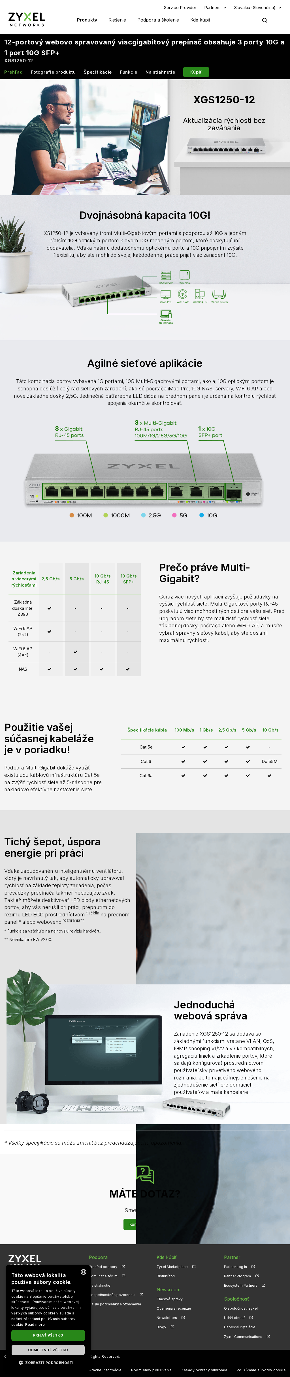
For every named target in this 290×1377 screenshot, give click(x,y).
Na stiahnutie (160, 72)
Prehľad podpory (103, 1267)
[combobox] (83, 1272)
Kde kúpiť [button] (200, 20)
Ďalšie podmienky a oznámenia (115, 1304)
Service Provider (180, 7)
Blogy (161, 1327)
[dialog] (48, 1318)
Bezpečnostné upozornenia (112, 1295)
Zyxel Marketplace (172, 1267)
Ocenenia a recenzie (174, 1308)
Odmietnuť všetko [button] (48, 1350)
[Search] (265, 20)
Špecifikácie (98, 72)
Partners (212, 7)
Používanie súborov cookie (261, 1370)
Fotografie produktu (53, 72)
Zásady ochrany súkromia (204, 1370)
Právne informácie (105, 1370)
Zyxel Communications (243, 1337)
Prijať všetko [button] (48, 1335)
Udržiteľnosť (234, 1318)
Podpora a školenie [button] (158, 20)
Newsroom (168, 1289)
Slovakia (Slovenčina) (255, 7)
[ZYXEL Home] (26, 19)
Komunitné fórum (103, 1276)
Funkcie (128, 72)
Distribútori (166, 1276)
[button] (48, 1362)
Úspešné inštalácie (239, 1327)
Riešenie (117, 20)
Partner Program (237, 1276)
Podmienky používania (151, 1370)
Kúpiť (196, 72)
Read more (35, 1324)
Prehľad (13, 72)
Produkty (87, 20)
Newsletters (167, 1318)
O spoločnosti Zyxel (241, 1308)
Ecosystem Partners (240, 1285)
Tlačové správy (170, 1299)
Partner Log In (235, 1267)
